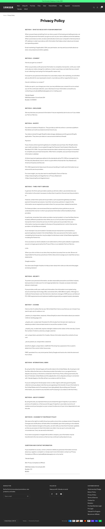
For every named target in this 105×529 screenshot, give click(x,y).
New (18, 6)
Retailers (90, 503)
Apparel (67, 6)
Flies (39, 6)
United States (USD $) (10, 521)
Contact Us (91, 500)
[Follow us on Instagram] (56, 494)
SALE (26, 9)
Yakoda (19, 9)
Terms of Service (93, 497)
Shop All (24, 6)
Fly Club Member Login (95, 506)
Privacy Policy (92, 495)
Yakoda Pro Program (94, 511)
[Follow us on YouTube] (61, 494)
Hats (60, 6)
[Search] (94, 7)
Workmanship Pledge (94, 489)
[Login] (97, 7)
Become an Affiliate (94, 514)
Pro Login (90, 508)
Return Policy (92, 492)
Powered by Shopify (34, 521)
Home (4, 15)
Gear (44, 6)
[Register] (27, 496)
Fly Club (32, 6)
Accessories (76, 6)
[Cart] (101, 7)
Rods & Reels (53, 6)
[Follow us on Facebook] (52, 494)
